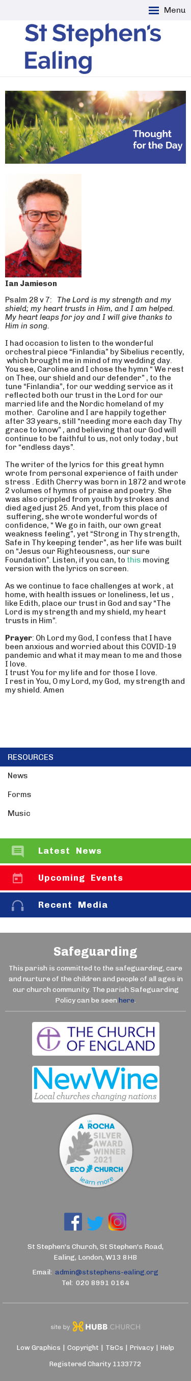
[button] (95, 10)
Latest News (70, 851)
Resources (30, 757)
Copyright (83, 1347)
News (18, 775)
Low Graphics (39, 1347)
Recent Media (73, 905)
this (134, 560)
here (126, 1000)
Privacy (142, 1347)
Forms (20, 794)
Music (19, 813)
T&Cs (114, 1347)
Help (167, 1347)
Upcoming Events (80, 878)
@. (106, 1272)
